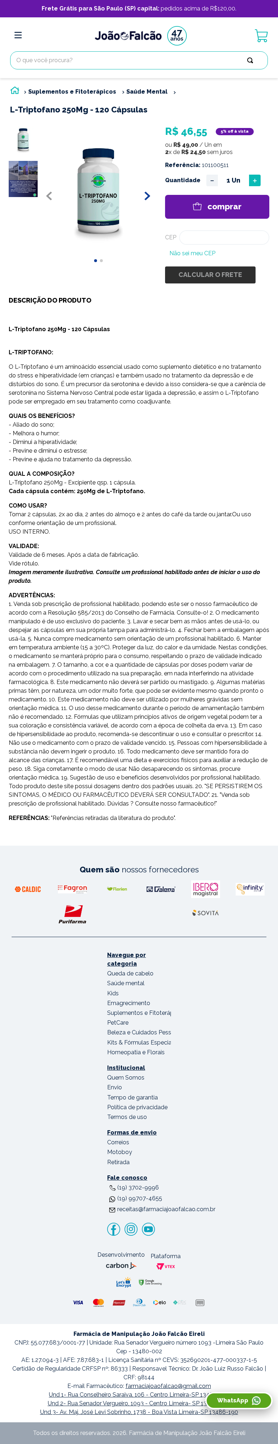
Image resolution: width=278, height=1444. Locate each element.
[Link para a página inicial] (15, 92)
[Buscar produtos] (251, 60)
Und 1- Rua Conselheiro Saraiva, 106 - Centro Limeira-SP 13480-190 (139, 1394)
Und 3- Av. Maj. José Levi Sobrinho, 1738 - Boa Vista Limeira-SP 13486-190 (139, 1412)
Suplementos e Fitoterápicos (72, 91)
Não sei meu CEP (192, 253)
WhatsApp (232, 1400)
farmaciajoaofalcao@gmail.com (168, 1386)
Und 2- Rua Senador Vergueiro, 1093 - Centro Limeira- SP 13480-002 (139, 1403)
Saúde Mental (147, 91)
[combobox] (139, 60)
